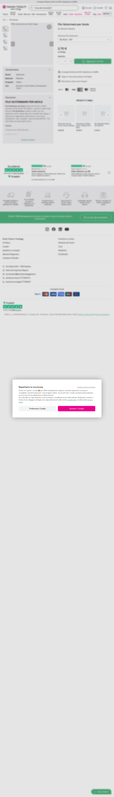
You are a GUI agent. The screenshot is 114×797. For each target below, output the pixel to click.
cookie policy (72, 400)
